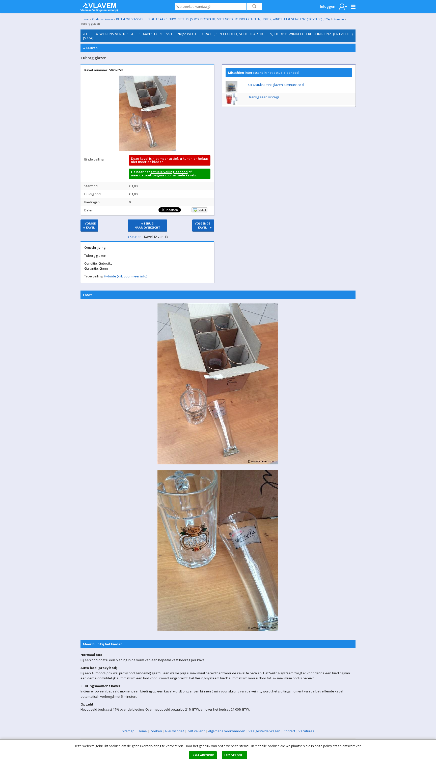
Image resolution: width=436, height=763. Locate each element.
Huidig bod (92, 194)
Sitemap (128, 731)
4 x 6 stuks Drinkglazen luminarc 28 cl (276, 84)
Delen (88, 210)
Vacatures (306, 731)
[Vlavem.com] (99, 6)
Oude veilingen (102, 19)
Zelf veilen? (196, 731)
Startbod (91, 186)
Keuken (339, 19)
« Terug (147, 225)
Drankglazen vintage (264, 97)
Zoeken (156, 731)
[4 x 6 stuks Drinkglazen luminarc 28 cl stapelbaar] (231, 91)
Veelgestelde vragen (264, 731)
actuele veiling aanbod (169, 172)
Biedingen (92, 202)
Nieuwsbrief (174, 731)
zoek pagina (154, 175)
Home (84, 19)
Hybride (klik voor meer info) (125, 276)
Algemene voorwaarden (226, 731)
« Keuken (90, 48)
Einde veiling (93, 159)
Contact (289, 731)
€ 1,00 (133, 186)
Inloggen (327, 6)
